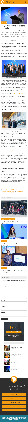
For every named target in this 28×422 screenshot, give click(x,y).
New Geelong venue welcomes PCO (12, 222)
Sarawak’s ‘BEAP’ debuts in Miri (15, 360)
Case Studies (10, 219)
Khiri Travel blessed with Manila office (16, 353)
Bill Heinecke (14, 189)
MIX (15, 40)
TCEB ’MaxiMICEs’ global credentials (13, 270)
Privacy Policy (14, 406)
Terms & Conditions (14, 402)
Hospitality (3, 191)
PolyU (9, 192)
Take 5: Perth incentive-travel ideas (16, 346)
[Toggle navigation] (25, 2)
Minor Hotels (4, 192)
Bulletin (4, 22)
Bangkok (8, 189)
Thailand (13, 192)
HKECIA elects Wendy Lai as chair (12, 243)
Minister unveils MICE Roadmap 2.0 (17, 367)
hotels (17, 191)
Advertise (14, 398)
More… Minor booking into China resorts (11, 151)
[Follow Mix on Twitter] (11, 389)
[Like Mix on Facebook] (14, 389)
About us (14, 394)
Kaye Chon (22, 191)
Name (3, 300)
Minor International (18, 93)
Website (3, 312)
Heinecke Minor (22, 189)
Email (3, 306)
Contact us (14, 410)
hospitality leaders (11, 191)
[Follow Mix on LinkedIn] (17, 389)
